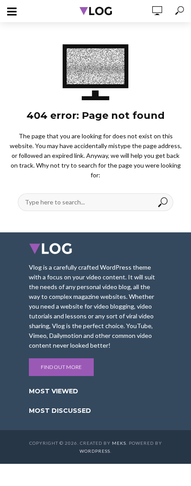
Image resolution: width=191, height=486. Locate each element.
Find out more (61, 367)
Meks (119, 443)
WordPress (95, 451)
